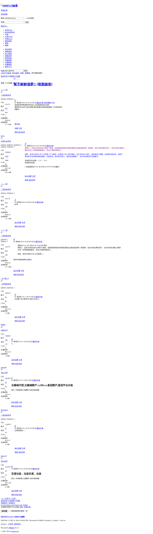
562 (6, 108)
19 (6, 471)
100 (6, 340)
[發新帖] (11, 76)
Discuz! (11, 528)
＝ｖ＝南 (4, 90)
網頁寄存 (17, 524)
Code (21, 505)
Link (12, 505)
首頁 (8, 30)
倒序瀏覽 (47, 103)
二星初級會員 (6, 95)
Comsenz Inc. (14, 531)
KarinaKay (4, 410)
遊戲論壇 (8, 51)
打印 (53, 103)
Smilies (25, 505)
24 (6, 382)
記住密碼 (30, 18)
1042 (6, 156)
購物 (6, 45)
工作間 (10, 524)
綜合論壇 (10, 32)
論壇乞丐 (4, 330)
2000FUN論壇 (6, 73)
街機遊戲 (8, 64)
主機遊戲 (8, 62)
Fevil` (3, 136)
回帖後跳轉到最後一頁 (19, 511)
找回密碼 (4, 14)
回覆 (16, 128)
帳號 (2, 18)
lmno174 (4, 456)
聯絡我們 (4, 517)
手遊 (6, 34)
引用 (20, 128)
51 (6, 428)
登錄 (21, 507)
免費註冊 (4, 10)
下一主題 (12, 498)
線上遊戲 (8, 53)
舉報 (16, 132)
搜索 (2, 71)
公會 (9, 36)
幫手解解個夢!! (25, 84)
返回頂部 (21, 132)
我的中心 (4, 26)
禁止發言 (4, 461)
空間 (8, 39)
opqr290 (3, 367)
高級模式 (4, 503)
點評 (26, 176)
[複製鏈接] (44, 84)
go (14, 78)
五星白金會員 (6, 141)
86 (6, 297)
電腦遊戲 (8, 60)
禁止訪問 (4, 373)
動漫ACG (8, 67)
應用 (6, 43)
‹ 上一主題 (4, 498)
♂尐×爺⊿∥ (5, 278)
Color (4, 505)
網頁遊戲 (8, 41)
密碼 (2, 22)
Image (9, 505)
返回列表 (4, 76)
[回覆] (17, 76)
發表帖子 (12, 503)
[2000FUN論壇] (9, 5)
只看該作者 (39, 103)
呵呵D (3, 325)
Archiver (11, 517)
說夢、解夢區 (25, 73)
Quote (17, 505)
